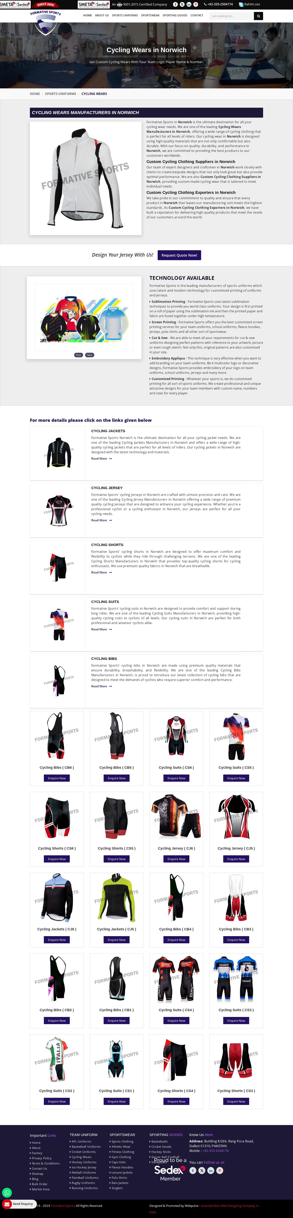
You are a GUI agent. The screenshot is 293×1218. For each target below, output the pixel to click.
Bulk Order (39, 1184)
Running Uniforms (84, 1188)
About (35, 1148)
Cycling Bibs (104, 659)
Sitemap (37, 1174)
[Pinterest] (195, 4)
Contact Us (39, 1168)
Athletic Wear (121, 1147)
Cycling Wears (81, 1157)
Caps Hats (118, 1162)
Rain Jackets (119, 1183)
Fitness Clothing (122, 1152)
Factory (36, 1153)
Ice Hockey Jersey (83, 1167)
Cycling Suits (105, 602)
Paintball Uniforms (84, 1178)
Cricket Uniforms (83, 1152)
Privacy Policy (41, 1158)
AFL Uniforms (81, 1141)
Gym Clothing (121, 1157)
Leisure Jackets (122, 1172)
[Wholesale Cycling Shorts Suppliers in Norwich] (59, 567)
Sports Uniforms (125, 15)
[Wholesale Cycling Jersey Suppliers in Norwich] (59, 510)
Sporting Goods (175, 15)
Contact (197, 15)
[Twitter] (182, 4)
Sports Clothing (122, 1141)
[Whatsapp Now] (7, 1193)
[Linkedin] (189, 4)
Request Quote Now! (179, 255)
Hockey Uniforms (83, 1162)
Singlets (117, 1188)
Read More (99, 458)
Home (87, 15)
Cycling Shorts (107, 545)
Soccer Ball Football (164, 1157)
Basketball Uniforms (86, 1147)
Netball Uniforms (83, 1172)
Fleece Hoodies (122, 1167)
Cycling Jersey (107, 488)
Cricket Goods (160, 1147)
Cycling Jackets (108, 431)
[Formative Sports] (45, 19)
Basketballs (159, 1141)
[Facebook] (175, 4)
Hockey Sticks (160, 1152)
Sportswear (150, 15)
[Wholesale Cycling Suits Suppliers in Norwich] (59, 624)
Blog (34, 1179)
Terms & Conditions (45, 1163)
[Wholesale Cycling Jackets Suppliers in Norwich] (59, 453)
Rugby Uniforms (83, 1183)
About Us (102, 15)
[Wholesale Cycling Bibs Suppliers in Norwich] (59, 681)
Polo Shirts (119, 1178)
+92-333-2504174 (220, 4)
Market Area (40, 1189)
